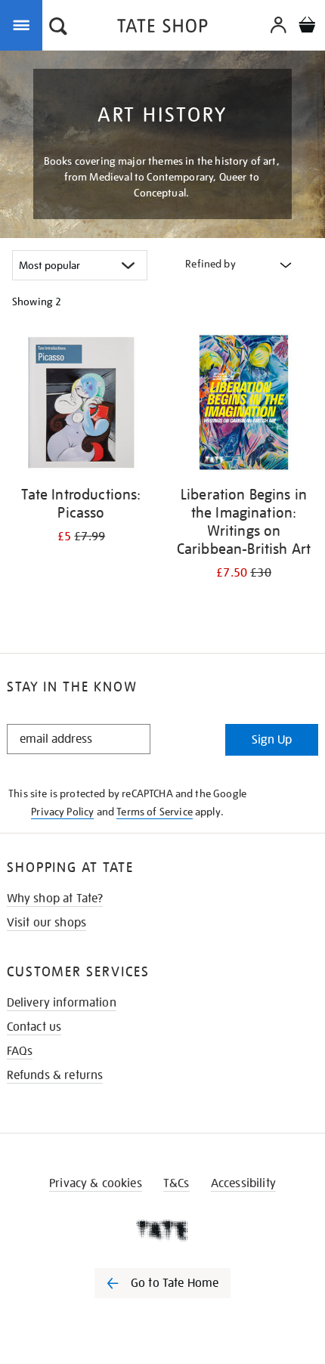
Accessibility (243, 1183)
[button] (58, 28)
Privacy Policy (62, 811)
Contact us (34, 1027)
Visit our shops (46, 922)
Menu (24, 24)
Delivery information (61, 1002)
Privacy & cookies (95, 1183)
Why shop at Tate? (55, 898)
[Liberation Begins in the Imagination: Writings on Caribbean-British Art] (244, 405)
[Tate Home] (162, 1230)
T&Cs (176, 1183)
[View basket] (307, 27)
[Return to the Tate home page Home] (162, 28)
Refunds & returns (55, 1075)
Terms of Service (154, 811)
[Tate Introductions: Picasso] (81, 405)
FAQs (20, 1051)
